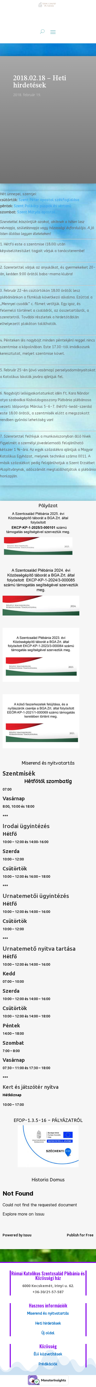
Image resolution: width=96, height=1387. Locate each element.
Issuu (27, 1235)
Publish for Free (80, 1235)
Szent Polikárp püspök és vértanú (42, 206)
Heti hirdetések (48, 1323)
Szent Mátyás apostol (36, 212)
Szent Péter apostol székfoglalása (49, 200)
